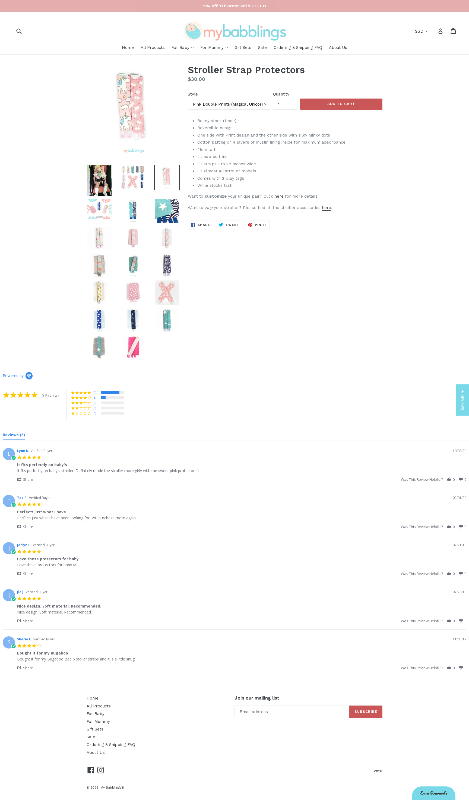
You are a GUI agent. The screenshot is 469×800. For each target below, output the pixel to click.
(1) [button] (94, 398)
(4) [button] (94, 392)
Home (128, 47)
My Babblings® (112, 787)
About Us (338, 47)
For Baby (181, 47)
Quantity (281, 94)
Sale (262, 47)
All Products (153, 47)
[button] (28, 479)
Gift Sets (242, 47)
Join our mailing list (256, 698)
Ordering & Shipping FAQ (298, 47)
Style (193, 94)
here (279, 196)
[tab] (14, 435)
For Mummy (212, 47)
